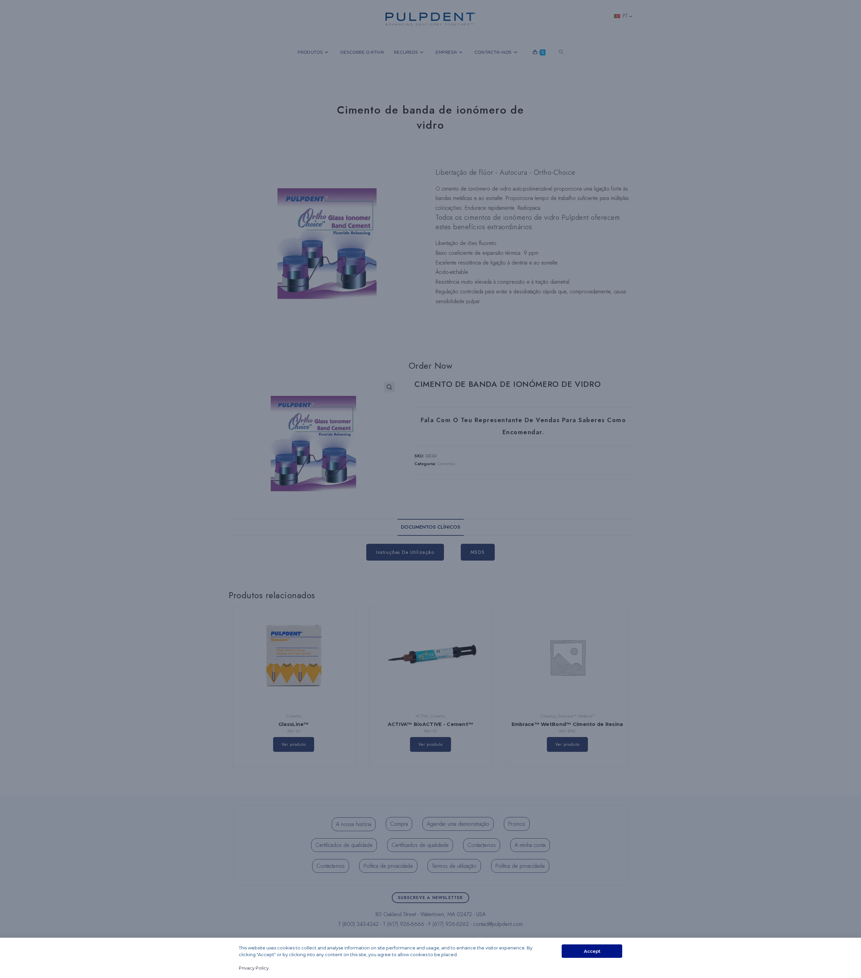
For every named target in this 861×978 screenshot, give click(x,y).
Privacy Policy (254, 968)
